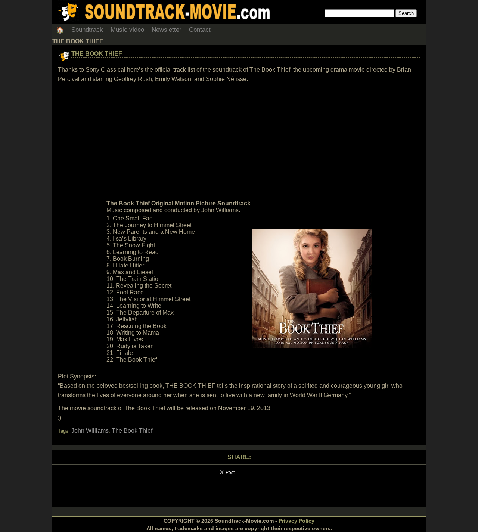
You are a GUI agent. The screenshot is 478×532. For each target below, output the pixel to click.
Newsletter (166, 29)
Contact (200, 29)
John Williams (90, 430)
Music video (127, 29)
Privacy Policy (296, 521)
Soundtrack (87, 29)
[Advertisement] (239, 141)
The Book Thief (96, 53)
